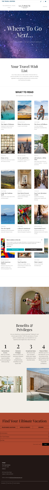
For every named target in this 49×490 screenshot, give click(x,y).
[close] (42, 240)
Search (45, 444)
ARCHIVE (45, 6)
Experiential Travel (39, 228)
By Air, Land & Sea (23, 158)
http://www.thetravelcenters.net (15, 477)
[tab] (8, 427)
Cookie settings (34, 249)
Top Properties (22, 262)
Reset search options (37, 444)
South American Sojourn (5, 263)
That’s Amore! (38, 262)
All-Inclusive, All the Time (40, 158)
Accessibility (3, 483)
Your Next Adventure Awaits (40, 194)
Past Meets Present (23, 193)
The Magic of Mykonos (7, 124)
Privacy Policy (9, 483)
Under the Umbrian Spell (6, 194)
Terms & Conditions (16, 483)
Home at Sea (4, 158)
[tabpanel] (24, 438)
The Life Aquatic (5, 228)
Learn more (9, 246)
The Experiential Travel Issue (9, 6)
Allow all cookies (15, 249)
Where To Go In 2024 (24, 124)
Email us (4, 468)
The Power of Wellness (40, 124)
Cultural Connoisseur (24, 228)
